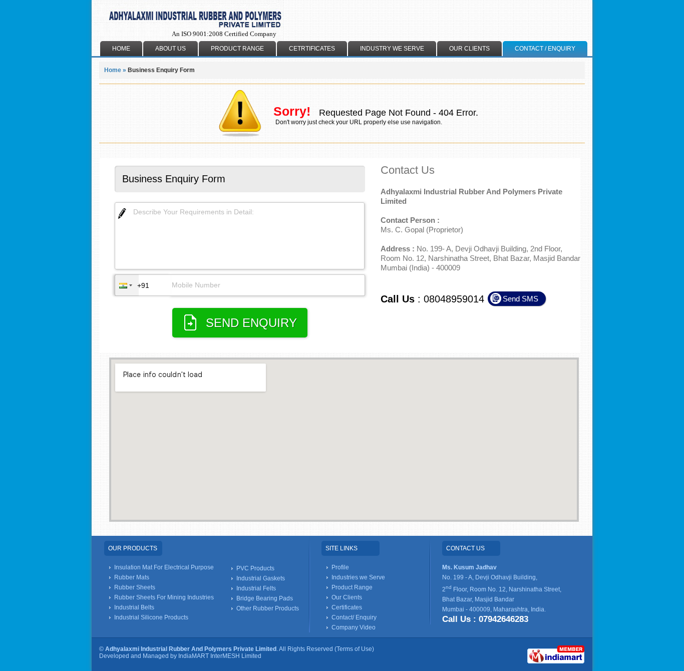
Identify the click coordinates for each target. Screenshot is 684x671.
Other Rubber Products (267, 608)
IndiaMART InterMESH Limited (219, 655)
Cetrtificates (312, 48)
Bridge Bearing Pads (264, 598)
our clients (469, 48)
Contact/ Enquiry (354, 617)
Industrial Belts (134, 607)
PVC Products (255, 568)
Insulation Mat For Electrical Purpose (164, 567)
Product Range (237, 48)
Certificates (346, 607)
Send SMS (520, 298)
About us (170, 48)
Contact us (465, 548)
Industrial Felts (256, 588)
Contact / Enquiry (545, 48)
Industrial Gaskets (260, 578)
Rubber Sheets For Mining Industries (164, 597)
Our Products (132, 548)
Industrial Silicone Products (151, 617)
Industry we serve (392, 48)
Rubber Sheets (134, 587)
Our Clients (346, 597)
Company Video (353, 627)
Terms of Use (354, 648)
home (121, 48)
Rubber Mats (131, 577)
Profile (340, 567)
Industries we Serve (358, 577)
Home (112, 70)
